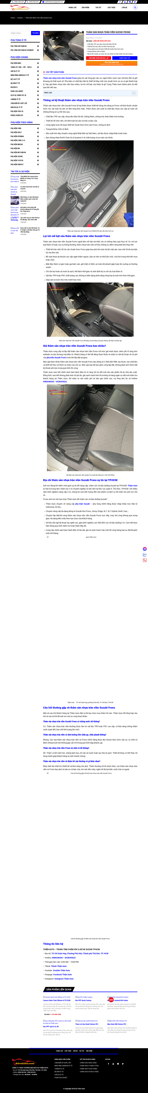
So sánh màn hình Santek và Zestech (29, 188)
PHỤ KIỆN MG (15, 148)
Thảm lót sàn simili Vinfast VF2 (86, 1024)
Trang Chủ (72, 7)
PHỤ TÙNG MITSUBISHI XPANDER (22, 50)
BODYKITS (14, 87)
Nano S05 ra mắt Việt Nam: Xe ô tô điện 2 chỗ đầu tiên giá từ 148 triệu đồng (30, 230)
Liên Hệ (124, 7)
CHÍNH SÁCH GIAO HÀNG (88, 1069)
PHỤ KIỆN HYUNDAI (17, 136)
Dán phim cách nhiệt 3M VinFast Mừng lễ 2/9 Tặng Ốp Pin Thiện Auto (29, 209)
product (20, 18)
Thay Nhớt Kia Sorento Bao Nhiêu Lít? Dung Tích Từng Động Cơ (29, 178)
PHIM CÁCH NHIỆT (17, 91)
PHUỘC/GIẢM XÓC (17, 115)
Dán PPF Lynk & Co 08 (51, 1027)
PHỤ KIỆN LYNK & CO (18, 140)
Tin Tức (98, 7)
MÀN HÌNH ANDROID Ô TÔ (20, 75)
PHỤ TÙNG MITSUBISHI (19, 46)
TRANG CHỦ (59, 1051)
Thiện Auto (132, 485)
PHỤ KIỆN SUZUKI (17, 156)
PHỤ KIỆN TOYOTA (17, 160)
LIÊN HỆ (75, 1051)
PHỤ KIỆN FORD (16, 128)
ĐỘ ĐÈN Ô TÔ (15, 83)
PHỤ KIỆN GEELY (16, 132)
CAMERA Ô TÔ (15, 99)
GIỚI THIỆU (68, 1051)
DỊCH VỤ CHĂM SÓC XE (18, 95)
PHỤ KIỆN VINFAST (17, 164)
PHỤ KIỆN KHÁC (16, 63)
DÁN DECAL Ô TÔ (16, 107)
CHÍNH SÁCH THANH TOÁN (89, 1066)
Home (13, 18)
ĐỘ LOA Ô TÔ (15, 79)
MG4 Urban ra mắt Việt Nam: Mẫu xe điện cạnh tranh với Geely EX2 (29, 199)
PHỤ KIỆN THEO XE (17, 111)
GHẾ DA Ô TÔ (15, 71)
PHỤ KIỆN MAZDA (17, 144)
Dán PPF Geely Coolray (83, 1000)
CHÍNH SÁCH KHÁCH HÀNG (89, 1072)
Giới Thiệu (111, 7)
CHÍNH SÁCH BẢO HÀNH (88, 1063)
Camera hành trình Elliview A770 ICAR (57, 1000)
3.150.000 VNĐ (55, 1014)
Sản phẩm (85, 7)
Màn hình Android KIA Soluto (117, 1000)
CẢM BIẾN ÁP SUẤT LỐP (19, 103)
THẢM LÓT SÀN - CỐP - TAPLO (21, 67)
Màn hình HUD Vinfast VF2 (116, 1024)
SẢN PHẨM (89, 1051)
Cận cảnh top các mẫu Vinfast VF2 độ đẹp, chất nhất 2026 (30, 219)
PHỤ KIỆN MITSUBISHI (18, 152)
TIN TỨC (81, 1051)
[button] (132, 93)
